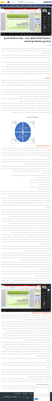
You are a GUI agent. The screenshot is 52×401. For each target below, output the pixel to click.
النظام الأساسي (17, 393)
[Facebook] (50, 2)
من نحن (30, 393)
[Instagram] (45, 2)
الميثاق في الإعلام (29, 5)
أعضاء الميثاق (23, 5)
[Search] (8, 2)
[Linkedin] (44, 2)
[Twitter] (49, 2)
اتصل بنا (6, 5)
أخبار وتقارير (35, 5)
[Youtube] (47, 2)
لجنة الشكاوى (12, 5)
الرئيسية (45, 5)
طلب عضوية (18, 5)
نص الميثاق (40, 5)
